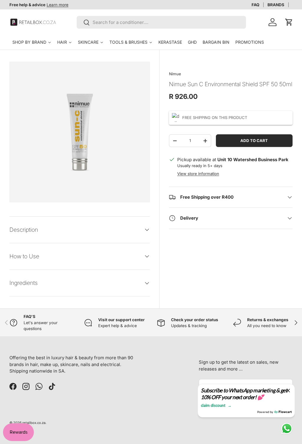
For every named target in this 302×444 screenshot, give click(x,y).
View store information (198, 173)
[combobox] (161, 22)
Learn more (57, 4)
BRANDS (275, 4)
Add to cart (254, 140)
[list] (80, 132)
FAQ (255, 4)
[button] (289, 22)
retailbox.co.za (33, 423)
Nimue (175, 73)
